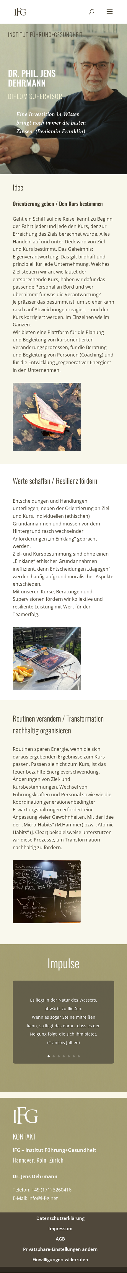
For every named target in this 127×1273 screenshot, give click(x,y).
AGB (60, 1239)
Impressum (60, 1228)
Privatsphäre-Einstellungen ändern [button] (60, 1249)
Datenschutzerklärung (60, 1218)
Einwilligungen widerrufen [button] (60, 1259)
